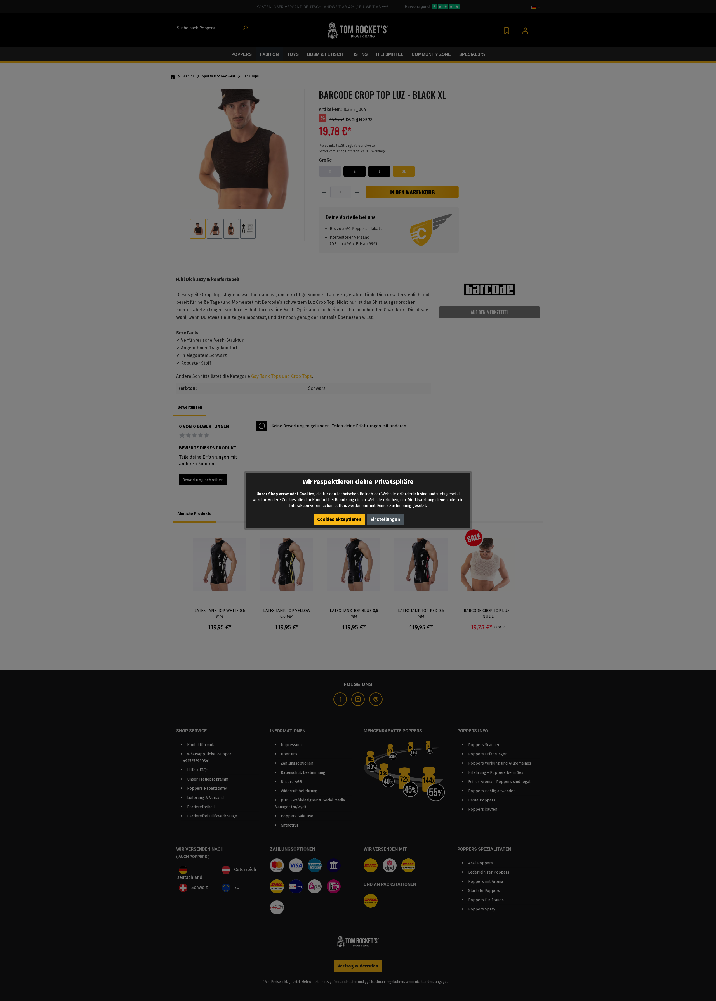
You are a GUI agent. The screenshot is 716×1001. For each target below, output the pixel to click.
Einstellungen (385, 519)
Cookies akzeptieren (339, 519)
